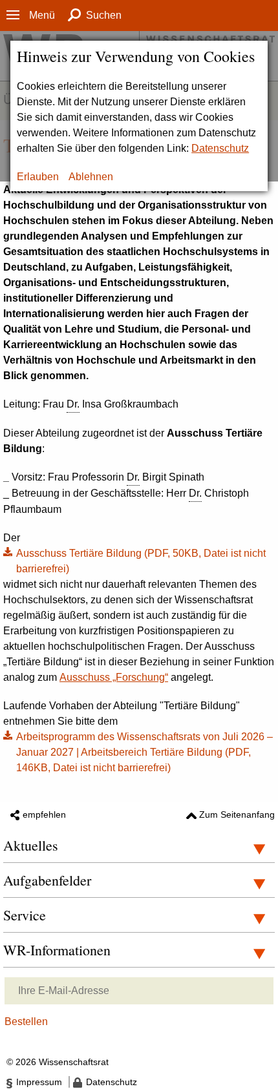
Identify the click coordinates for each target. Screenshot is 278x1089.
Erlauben (38, 176)
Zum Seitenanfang (237, 814)
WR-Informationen (57, 949)
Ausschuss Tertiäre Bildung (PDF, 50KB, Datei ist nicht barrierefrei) (141, 561)
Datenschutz (220, 148)
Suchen (104, 15)
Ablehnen (91, 176)
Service (24, 915)
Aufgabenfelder (47, 880)
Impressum (39, 1082)
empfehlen (44, 814)
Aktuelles (30, 845)
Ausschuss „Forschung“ (113, 677)
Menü (42, 15)
